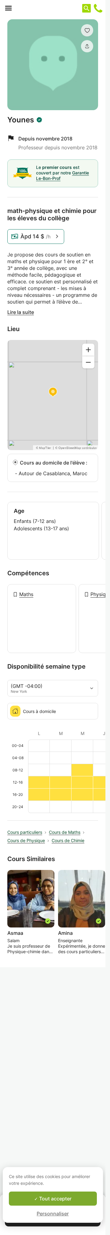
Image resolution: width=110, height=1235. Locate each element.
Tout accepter (55, 1199)
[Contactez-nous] (98, 8)
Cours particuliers (24, 832)
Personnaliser (53, 1214)
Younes (20, 120)
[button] (87, 30)
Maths (26, 594)
